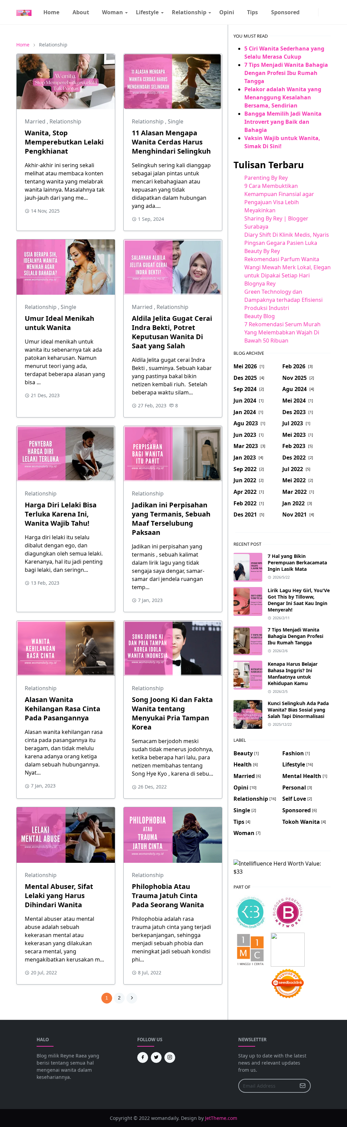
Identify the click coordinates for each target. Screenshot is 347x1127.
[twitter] (156, 1057)
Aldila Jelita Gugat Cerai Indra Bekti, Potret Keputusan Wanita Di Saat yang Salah (172, 332)
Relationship (65, 121)
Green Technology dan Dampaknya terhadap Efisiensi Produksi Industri (283, 300)
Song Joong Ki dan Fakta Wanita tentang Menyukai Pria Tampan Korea (172, 713)
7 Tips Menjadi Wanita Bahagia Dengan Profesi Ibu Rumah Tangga (286, 73)
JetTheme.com (221, 1118)
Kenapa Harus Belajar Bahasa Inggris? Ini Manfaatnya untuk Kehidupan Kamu (293, 673)
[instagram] (314, 12)
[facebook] (308, 12)
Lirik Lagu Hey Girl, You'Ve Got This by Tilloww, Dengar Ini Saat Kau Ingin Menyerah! (299, 600)
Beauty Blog (259, 316)
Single (175, 121)
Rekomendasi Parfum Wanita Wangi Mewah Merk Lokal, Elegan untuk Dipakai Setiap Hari (287, 267)
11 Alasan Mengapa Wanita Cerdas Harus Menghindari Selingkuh (171, 142)
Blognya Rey (259, 283)
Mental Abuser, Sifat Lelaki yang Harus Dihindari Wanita (59, 895)
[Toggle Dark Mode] (322, 12)
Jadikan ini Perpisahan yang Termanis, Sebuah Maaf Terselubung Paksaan (171, 518)
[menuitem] (51, 12)
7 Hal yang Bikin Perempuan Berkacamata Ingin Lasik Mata (297, 562)
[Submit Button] (302, 1086)
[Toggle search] (328, 12)
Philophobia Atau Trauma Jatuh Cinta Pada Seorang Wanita (168, 895)
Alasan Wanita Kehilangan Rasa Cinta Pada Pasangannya (62, 708)
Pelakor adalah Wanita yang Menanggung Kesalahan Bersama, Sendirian (282, 97)
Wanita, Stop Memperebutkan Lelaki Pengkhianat (64, 142)
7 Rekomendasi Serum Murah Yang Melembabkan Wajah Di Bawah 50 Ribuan (282, 332)
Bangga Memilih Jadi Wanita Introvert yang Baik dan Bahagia (283, 122)
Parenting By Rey (266, 177)
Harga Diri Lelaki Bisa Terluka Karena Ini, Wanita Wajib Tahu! (61, 514)
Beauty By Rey (262, 251)
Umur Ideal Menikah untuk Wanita (59, 323)
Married (36, 121)
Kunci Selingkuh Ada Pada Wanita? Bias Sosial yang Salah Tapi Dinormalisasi (298, 709)
